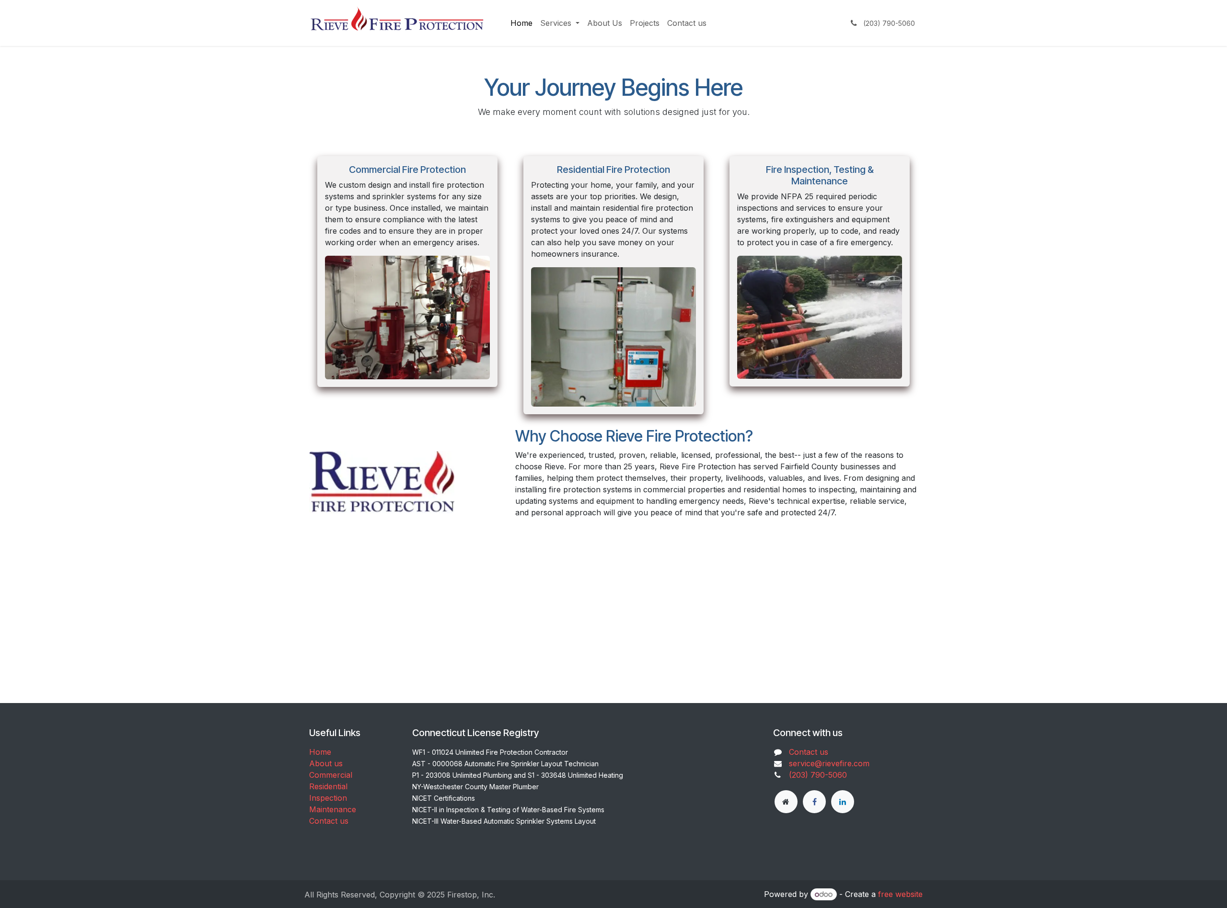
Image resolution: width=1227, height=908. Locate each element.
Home (320, 752)
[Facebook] (814, 801)
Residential (328, 786)
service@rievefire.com (829, 763)
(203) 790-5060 (818, 775)
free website (900, 894)
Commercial (330, 775)
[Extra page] (786, 801)
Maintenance (332, 809)
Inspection (328, 798)
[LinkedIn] (842, 801)
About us (326, 763)
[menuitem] (521, 23)
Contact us (328, 821)
